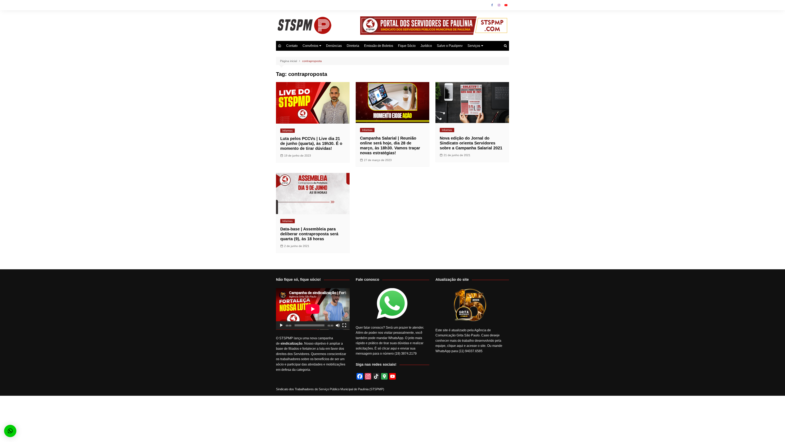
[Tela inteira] (344, 325)
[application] (313, 309)
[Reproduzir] (281, 325)
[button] (10, 431)
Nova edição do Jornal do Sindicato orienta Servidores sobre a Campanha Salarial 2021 (471, 143)
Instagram (499, 5)
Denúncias (334, 45)
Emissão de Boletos (378, 45)
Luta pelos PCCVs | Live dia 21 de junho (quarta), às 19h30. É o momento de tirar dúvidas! (311, 143)
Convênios (310, 45)
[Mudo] (338, 325)
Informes (287, 130)
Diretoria (353, 45)
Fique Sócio (407, 45)
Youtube (506, 5)
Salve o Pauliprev (450, 45)
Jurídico (426, 45)
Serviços (474, 45)
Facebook (492, 5)
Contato (292, 45)
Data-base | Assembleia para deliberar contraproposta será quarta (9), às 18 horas (309, 234)
